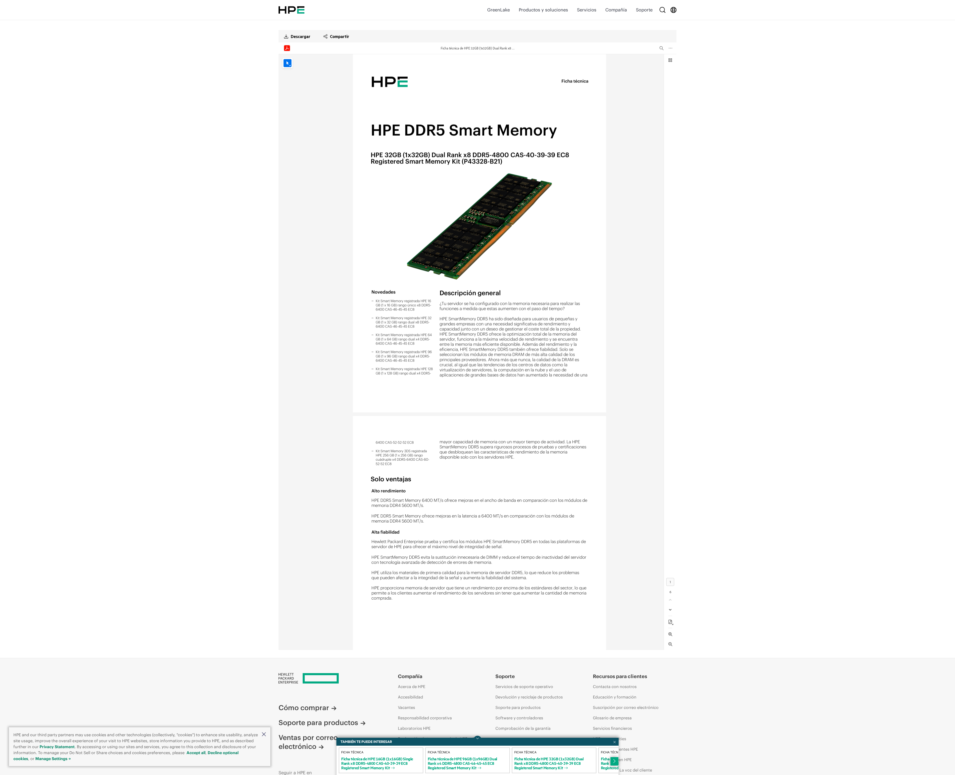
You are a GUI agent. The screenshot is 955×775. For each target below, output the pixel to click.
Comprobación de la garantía (523, 728)
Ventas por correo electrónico (308, 742)
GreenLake (498, 10)
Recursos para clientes (620, 676)
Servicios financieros (612, 728)
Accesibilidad (410, 696)
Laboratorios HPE (414, 728)
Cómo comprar (304, 707)
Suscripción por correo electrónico (626, 707)
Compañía (616, 10)
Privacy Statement (57, 746)
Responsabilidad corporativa (425, 717)
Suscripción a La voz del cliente (622, 770)
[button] (264, 734)
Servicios (586, 10)
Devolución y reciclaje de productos (529, 696)
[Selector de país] (673, 9)
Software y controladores (519, 717)
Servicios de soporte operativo (524, 686)
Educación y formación (614, 696)
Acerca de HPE (411, 686)
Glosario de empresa (612, 717)
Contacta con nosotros (615, 686)
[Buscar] (663, 9)
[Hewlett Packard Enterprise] (291, 9)
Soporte (644, 10)
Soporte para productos (318, 722)
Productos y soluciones (543, 10)
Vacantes (406, 707)
